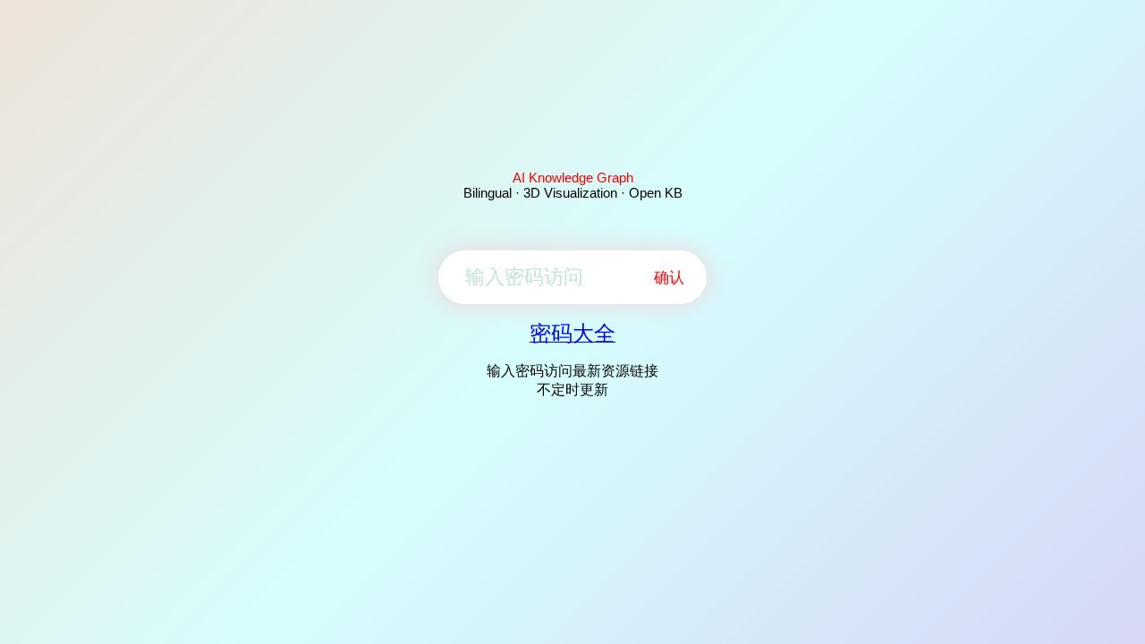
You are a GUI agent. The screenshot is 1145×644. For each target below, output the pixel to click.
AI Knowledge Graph (573, 177)
